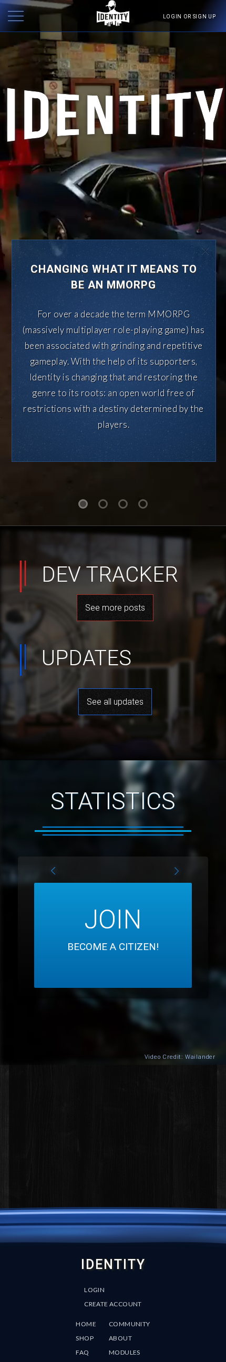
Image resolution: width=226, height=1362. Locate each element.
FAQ (82, 1352)
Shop (85, 1338)
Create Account (113, 1304)
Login (94, 1290)
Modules (124, 1352)
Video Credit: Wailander (180, 1057)
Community (129, 1324)
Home (86, 1324)
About (120, 1338)
